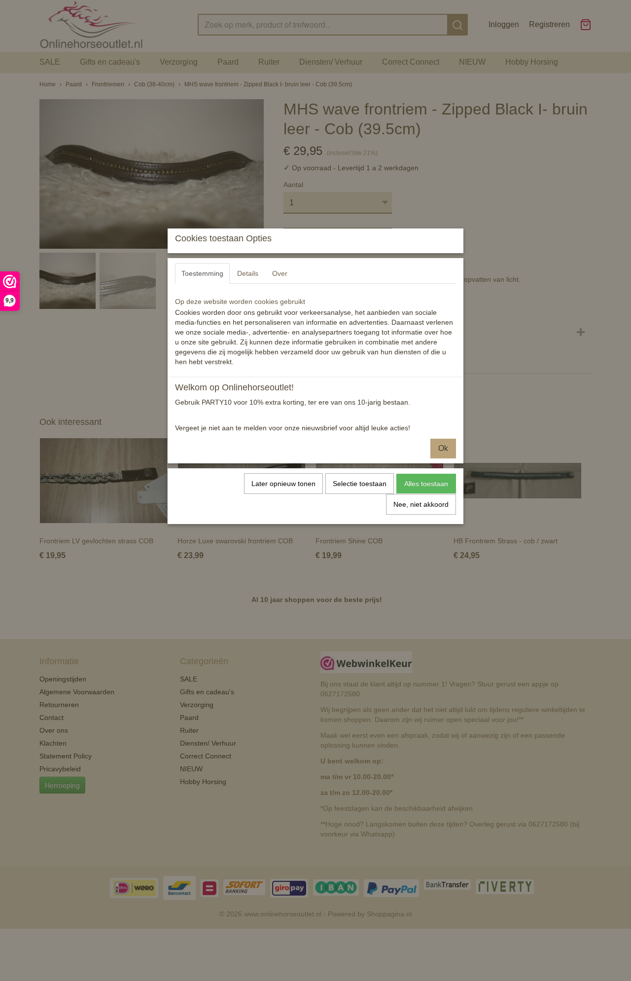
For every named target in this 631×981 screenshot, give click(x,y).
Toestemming (202, 273)
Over (279, 273)
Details (247, 273)
